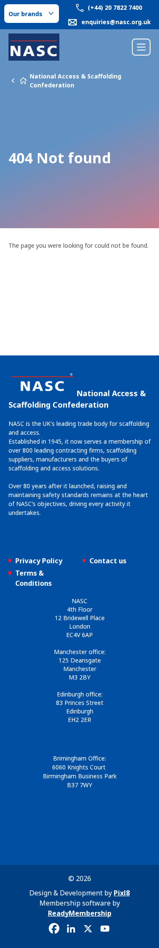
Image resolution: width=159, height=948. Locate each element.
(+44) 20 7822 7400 (114, 7)
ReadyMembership (80, 913)
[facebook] (54, 929)
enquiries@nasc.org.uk (116, 22)
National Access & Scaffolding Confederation (75, 80)
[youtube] (105, 929)
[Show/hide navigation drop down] (141, 47)
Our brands (25, 14)
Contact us (107, 560)
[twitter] (88, 929)
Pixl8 (122, 893)
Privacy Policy (38, 560)
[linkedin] (71, 929)
